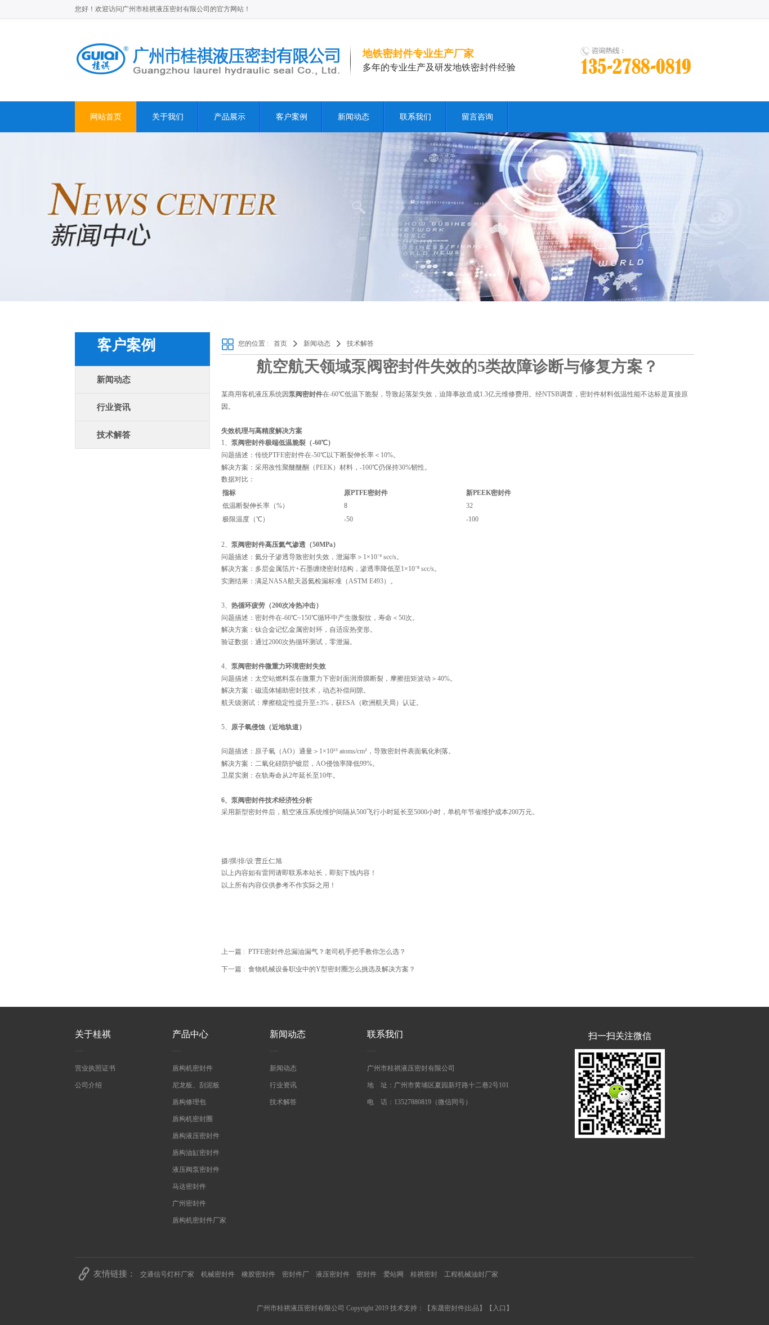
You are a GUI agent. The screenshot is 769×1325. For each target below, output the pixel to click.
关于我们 (168, 117)
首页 (280, 343)
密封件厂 (295, 1274)
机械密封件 (218, 1274)
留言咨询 (477, 117)
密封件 (366, 1274)
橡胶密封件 (258, 1274)
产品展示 (229, 117)
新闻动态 (353, 117)
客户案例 (291, 117)
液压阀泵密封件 (196, 1170)
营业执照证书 (95, 1068)
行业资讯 (114, 407)
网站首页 (106, 117)
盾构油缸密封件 (196, 1153)
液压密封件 (333, 1274)
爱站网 (393, 1274)
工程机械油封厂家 (471, 1274)
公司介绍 (88, 1085)
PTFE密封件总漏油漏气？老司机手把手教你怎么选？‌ (327, 952)
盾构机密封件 (192, 1068)
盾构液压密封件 (196, 1136)
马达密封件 (189, 1186)
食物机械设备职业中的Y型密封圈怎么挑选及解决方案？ (331, 969)
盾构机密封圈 (192, 1119)
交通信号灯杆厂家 (167, 1274)
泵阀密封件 (248, 800)
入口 (499, 1308)
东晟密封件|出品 (455, 1308)
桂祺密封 (423, 1274)
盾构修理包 (189, 1102)
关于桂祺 (93, 1034)
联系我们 (415, 117)
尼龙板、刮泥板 (196, 1085)
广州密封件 (189, 1203)
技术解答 (114, 434)
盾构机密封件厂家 (199, 1220)
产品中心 (190, 1034)
